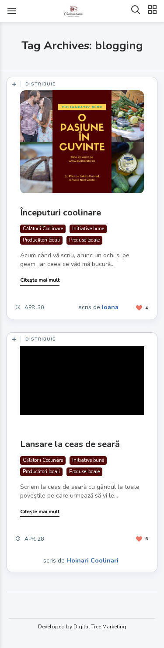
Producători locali (41, 240)
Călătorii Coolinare (43, 228)
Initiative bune (88, 228)
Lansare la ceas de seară (70, 444)
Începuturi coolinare (60, 212)
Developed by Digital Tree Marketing (82, 626)
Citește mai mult (39, 279)
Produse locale (84, 240)
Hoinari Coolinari (92, 560)
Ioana (110, 307)
